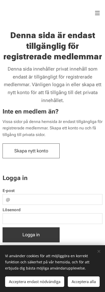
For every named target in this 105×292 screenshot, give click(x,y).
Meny (97, 13)
